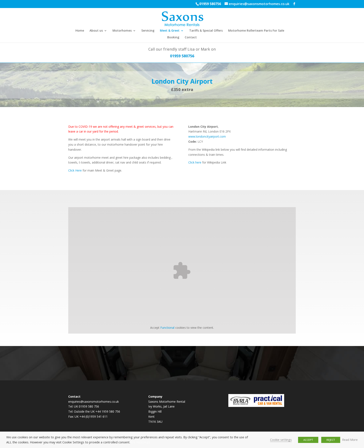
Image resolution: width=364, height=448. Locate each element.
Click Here (75, 170)
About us (96, 30)
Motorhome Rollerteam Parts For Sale (256, 30)
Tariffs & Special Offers (206, 30)
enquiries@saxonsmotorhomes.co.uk (93, 402)
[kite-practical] (268, 406)
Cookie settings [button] (281, 439)
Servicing (147, 30)
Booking (173, 37)
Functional (167, 328)
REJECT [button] (331, 440)
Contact (191, 37)
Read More (350, 439)
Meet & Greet (169, 30)
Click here (194, 162)
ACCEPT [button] (308, 440)
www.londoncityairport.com (207, 136)
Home (79, 30)
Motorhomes (122, 30)
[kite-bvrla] (240, 406)
